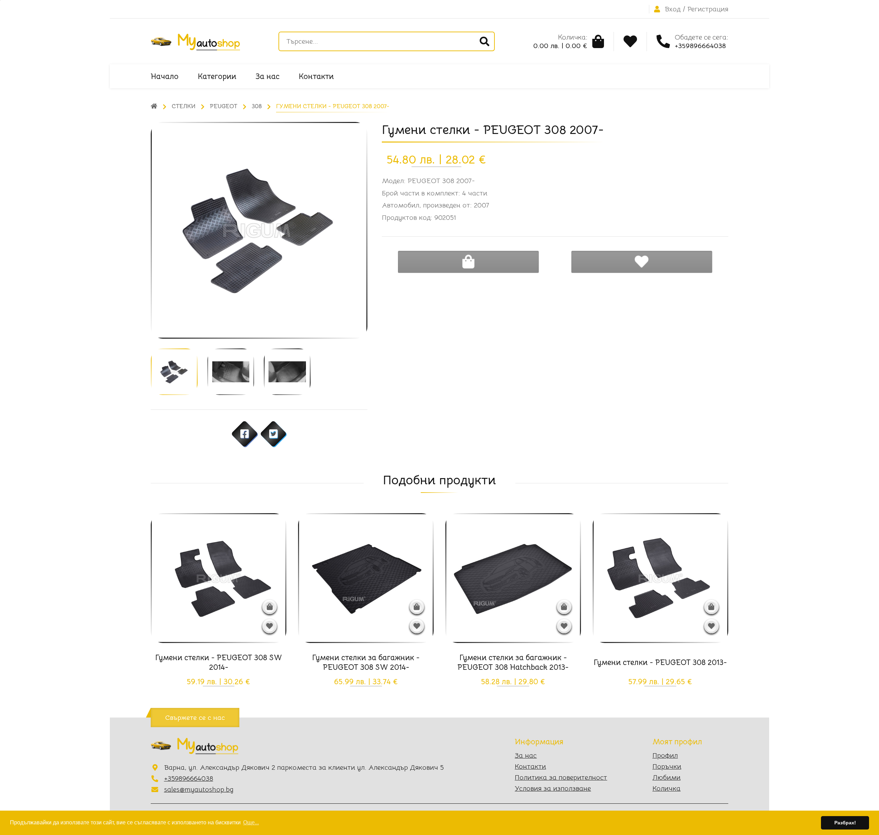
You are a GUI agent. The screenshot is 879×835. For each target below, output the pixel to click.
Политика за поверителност (561, 777)
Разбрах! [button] (845, 822)
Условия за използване (553, 788)
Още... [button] (251, 822)
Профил (665, 755)
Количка (666, 788)
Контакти (316, 76)
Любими (666, 777)
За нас (267, 76)
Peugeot (223, 106)
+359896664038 (188, 778)
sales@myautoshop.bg (198, 789)
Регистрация (707, 9)
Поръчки (666, 766)
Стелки (183, 106)
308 (257, 106)
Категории (217, 76)
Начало (165, 76)
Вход (673, 9)
